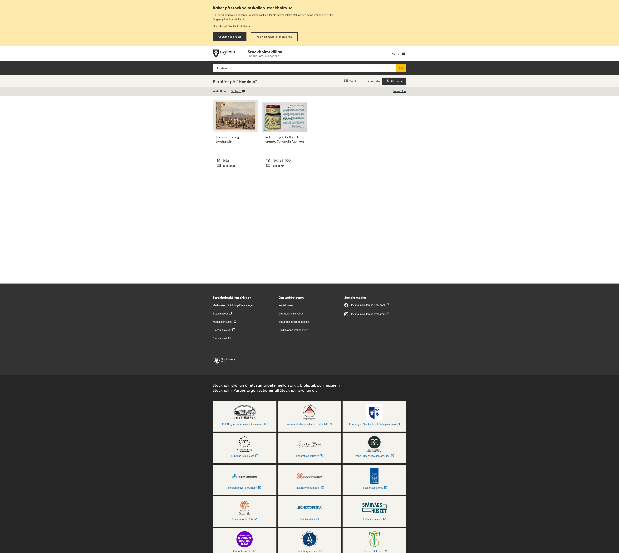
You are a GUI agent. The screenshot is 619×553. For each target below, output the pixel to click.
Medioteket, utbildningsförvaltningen (233, 305)
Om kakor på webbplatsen (293, 330)
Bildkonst (236, 91)
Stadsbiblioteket (222, 330)
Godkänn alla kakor (229, 36)
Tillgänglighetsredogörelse (294, 321)
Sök (401, 68)
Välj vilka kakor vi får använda (274, 36)
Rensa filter (399, 91)
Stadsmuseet (220, 313)
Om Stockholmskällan (291, 313)
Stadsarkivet (220, 338)
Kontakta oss (286, 305)
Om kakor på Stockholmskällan (230, 26)
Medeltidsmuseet (222, 321)
